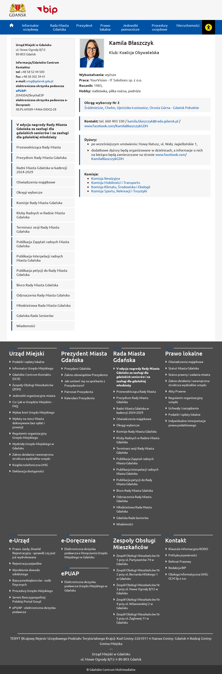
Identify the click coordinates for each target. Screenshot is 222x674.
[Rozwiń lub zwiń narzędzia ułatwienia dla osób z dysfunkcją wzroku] (208, 27)
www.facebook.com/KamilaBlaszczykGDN (116, 126)
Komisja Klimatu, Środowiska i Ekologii (120, 187)
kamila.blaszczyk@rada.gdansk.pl (152, 121)
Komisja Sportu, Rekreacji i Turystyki (119, 191)
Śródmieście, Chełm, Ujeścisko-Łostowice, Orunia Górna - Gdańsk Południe (141, 107)
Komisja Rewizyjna (105, 178)
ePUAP (21, 90)
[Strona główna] (11, 25)
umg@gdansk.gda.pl (39, 81)
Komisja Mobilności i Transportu (115, 182)
